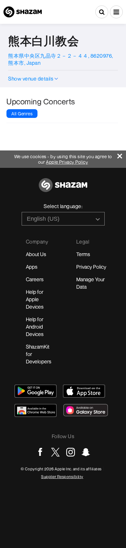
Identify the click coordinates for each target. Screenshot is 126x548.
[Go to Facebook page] (40, 452)
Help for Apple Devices (35, 299)
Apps (31, 267)
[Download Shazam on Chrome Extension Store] (36, 410)
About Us (36, 254)
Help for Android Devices (35, 326)
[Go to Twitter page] (55, 452)
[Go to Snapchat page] (85, 452)
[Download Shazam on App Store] (84, 391)
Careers (35, 279)
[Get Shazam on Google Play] (36, 391)
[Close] (121, 154)
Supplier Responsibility (62, 476)
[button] (116, 11)
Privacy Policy (91, 267)
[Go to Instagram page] (70, 452)
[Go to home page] (63, 188)
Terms (83, 254)
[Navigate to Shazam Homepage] (22, 11)
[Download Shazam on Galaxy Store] (85, 410)
